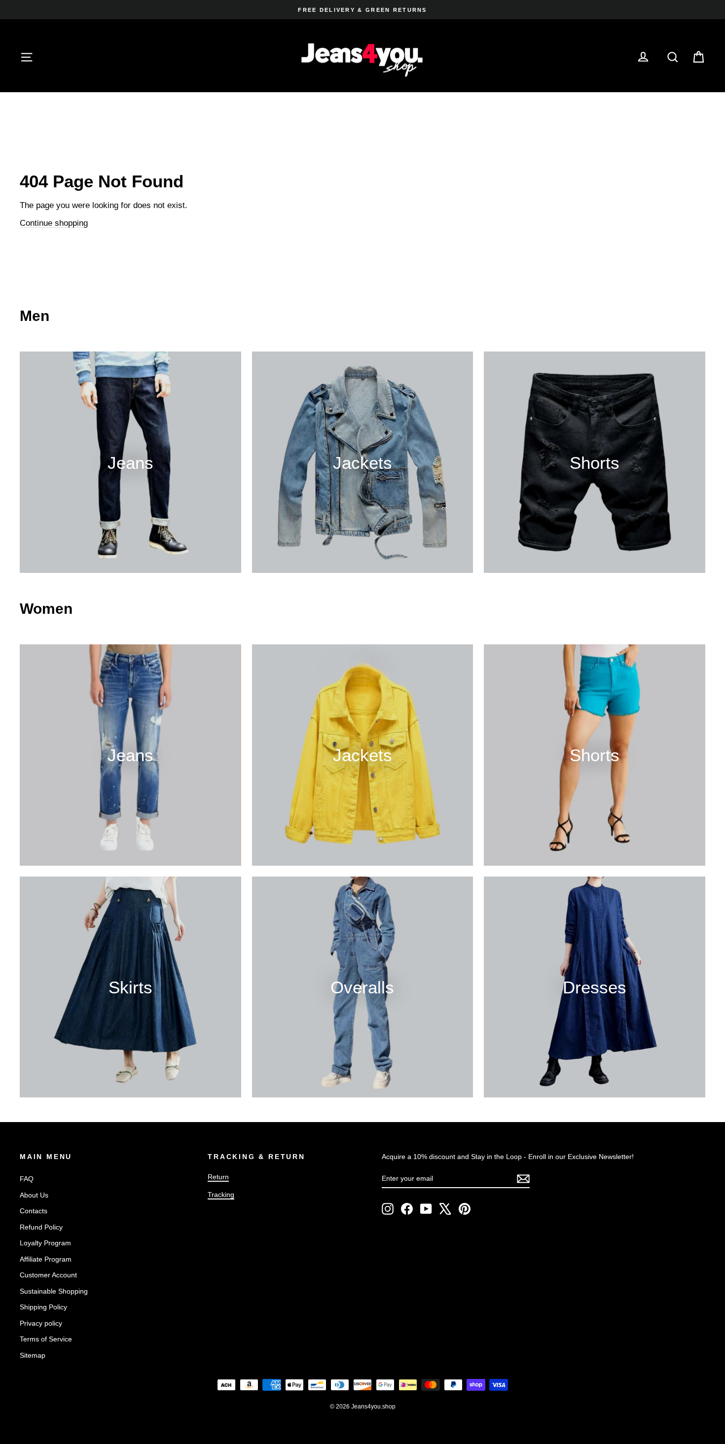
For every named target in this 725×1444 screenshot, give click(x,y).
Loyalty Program (45, 1243)
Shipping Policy (43, 1307)
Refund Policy (41, 1227)
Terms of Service (46, 1339)
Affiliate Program (46, 1259)
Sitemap (32, 1355)
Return (218, 1177)
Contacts (33, 1211)
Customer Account (48, 1275)
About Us (34, 1195)
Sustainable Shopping (54, 1291)
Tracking (221, 1194)
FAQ (27, 1179)
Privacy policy (41, 1323)
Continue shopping (54, 223)
